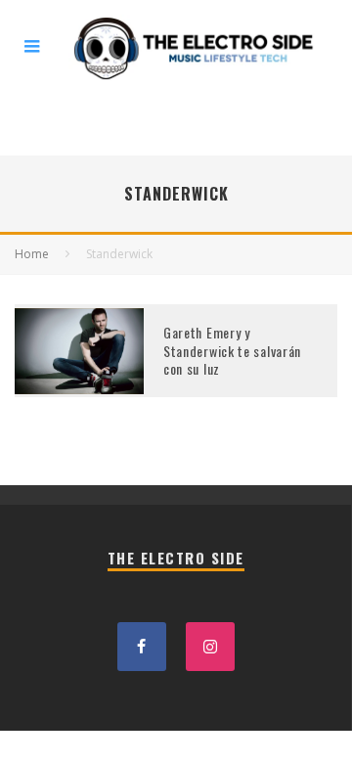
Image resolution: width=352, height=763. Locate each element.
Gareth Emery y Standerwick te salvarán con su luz (232, 350)
